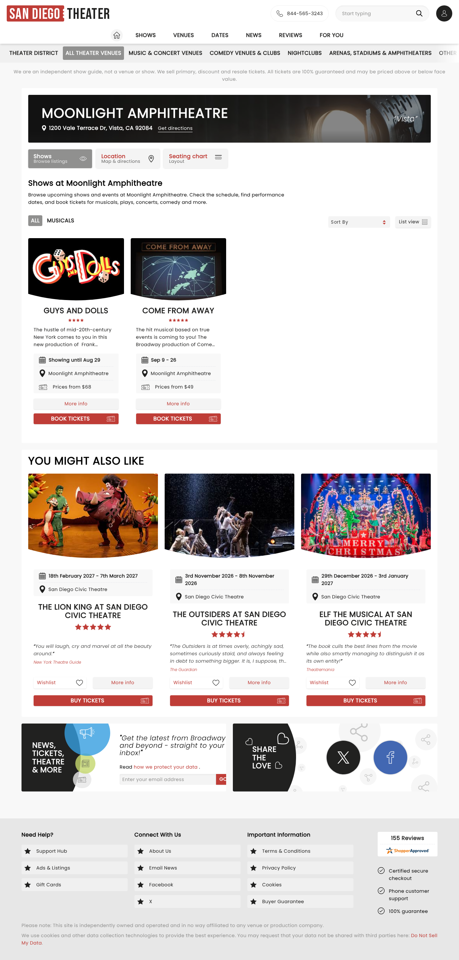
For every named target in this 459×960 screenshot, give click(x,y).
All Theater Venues (93, 53)
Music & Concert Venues (165, 53)
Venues (183, 35)
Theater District (33, 53)
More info (76, 403)
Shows (145, 35)
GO (223, 779)
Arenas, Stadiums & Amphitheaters (380, 53)
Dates (219, 35)
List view (409, 221)
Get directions (175, 128)
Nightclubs (305, 53)
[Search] (420, 13)
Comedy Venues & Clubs (245, 53)
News (253, 35)
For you (332, 35)
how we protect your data (166, 767)
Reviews (290, 35)
